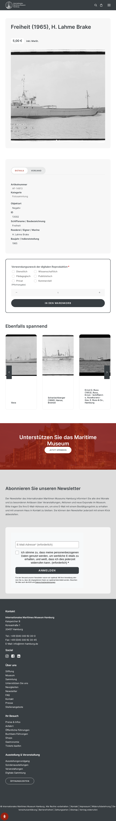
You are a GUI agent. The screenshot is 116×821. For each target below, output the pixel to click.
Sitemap (74, 810)
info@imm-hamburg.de (25, 643)
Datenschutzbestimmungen (45, 582)
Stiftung (9, 671)
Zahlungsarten (61, 810)
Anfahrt (9, 726)
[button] (109, 5)
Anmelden (47, 570)
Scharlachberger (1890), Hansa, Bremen (56, 400)
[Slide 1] (56, 140)
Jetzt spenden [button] (58, 450)
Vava (13, 402)
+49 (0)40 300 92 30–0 (23, 635)
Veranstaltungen (14, 768)
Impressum (85, 806)
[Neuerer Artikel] (107, 379)
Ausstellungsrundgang (17, 761)
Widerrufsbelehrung (101, 806)
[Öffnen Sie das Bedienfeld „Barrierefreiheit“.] (4, 816)
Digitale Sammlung (15, 772)
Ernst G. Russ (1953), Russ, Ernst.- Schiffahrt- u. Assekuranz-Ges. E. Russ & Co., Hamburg (94, 396)
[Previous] (9, 379)
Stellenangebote (14, 707)
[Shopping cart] (100, 5)
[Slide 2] (59, 140)
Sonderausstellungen (16, 764)
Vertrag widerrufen (89, 810)
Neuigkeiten (11, 687)
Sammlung (11, 679)
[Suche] (94, 5)
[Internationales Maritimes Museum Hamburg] (20, 5)
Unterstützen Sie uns (16, 683)
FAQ (7, 695)
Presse (9, 702)
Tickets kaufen (13, 745)
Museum (10, 675)
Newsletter (11, 691)
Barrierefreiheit (46, 810)
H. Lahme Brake (20, 234)
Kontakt (9, 699)
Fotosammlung (20, 196)
